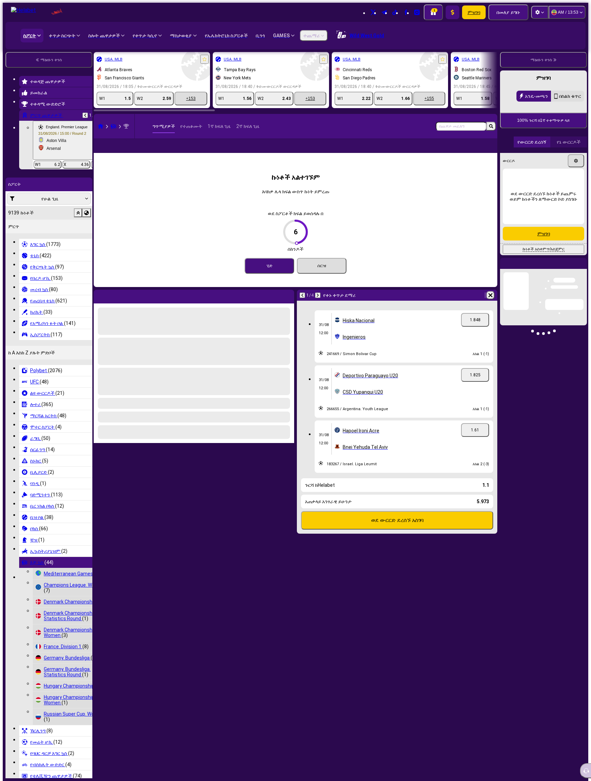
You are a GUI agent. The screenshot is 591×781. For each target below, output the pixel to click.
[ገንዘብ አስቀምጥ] (452, 12)
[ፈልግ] (491, 126)
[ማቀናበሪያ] (539, 12)
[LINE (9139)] (100, 126)
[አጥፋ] (490, 306)
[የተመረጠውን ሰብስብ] (78, 212)
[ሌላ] (470, 151)
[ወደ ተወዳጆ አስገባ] (204, 59)
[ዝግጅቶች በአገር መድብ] (86, 212)
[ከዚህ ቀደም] (85, 115)
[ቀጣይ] (317, 306)
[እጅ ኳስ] (113, 126)
